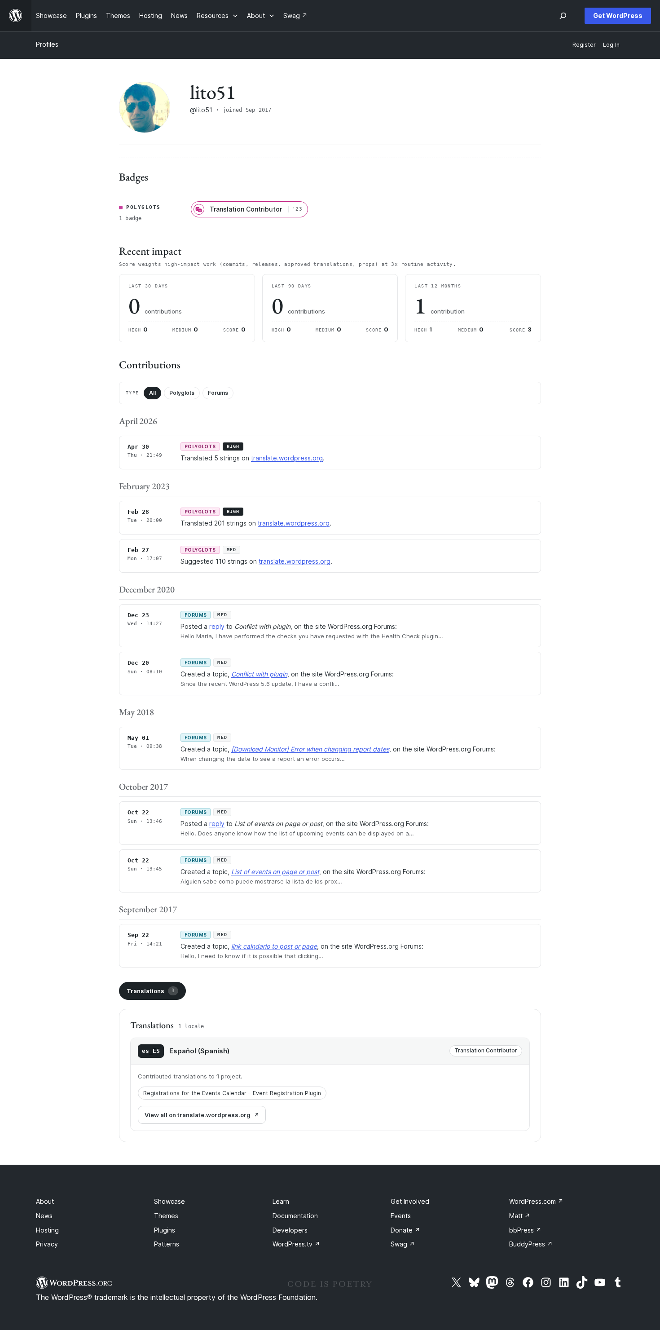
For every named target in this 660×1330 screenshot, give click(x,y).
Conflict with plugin (259, 674)
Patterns (166, 1244)
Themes (166, 1216)
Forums (218, 392)
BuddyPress (531, 1244)
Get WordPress (617, 15)
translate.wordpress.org (287, 458)
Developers (290, 1230)
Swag (403, 1244)
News (44, 1216)
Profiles (47, 44)
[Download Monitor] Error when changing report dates (310, 749)
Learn (281, 1201)
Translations (151, 990)
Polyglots (181, 392)
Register (584, 44)
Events (401, 1216)
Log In (611, 44)
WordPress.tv (296, 1244)
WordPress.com (536, 1201)
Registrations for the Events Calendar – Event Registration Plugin (232, 1093)
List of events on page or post (275, 871)
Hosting (47, 1230)
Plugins (164, 1230)
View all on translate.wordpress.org (198, 1114)
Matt (519, 1216)
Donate (405, 1230)
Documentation (295, 1216)
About (45, 1201)
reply (216, 626)
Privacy (47, 1244)
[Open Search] (563, 15)
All (152, 392)
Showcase (169, 1201)
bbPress (525, 1230)
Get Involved (410, 1201)
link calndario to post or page (274, 946)
